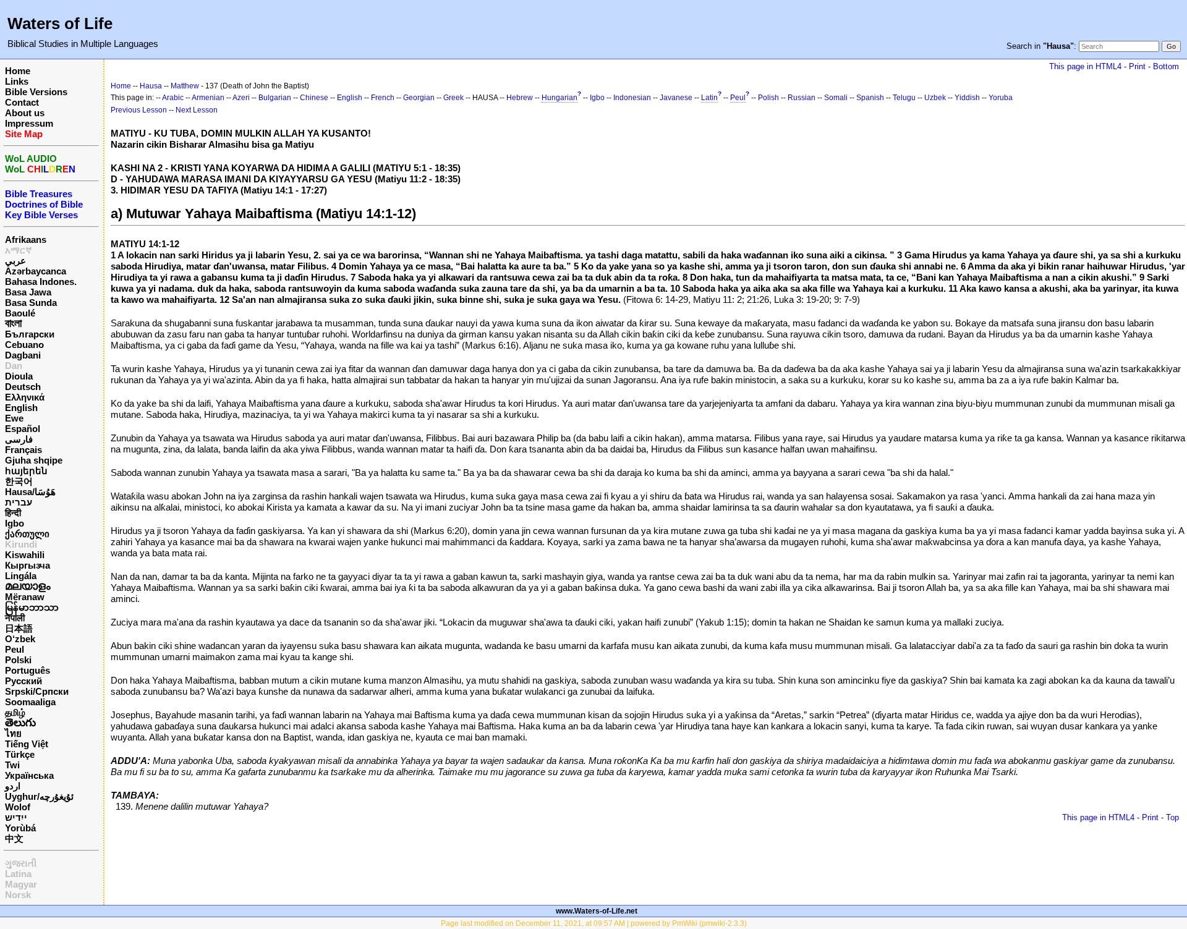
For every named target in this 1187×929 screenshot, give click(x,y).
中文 (14, 838)
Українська (29, 775)
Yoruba (1001, 97)
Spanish (870, 97)
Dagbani (23, 355)
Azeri (241, 97)
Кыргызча (27, 565)
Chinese (314, 97)
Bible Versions (36, 92)
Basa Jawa (28, 292)
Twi (12, 765)
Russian (801, 97)
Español (22, 428)
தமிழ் (15, 712)
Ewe (14, 418)
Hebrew (519, 97)
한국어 (19, 481)
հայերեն (26, 470)
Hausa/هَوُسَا (30, 491)
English (21, 407)
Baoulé (20, 313)
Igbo (14, 523)
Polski (18, 660)
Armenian (208, 97)
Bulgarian (274, 97)
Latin (709, 97)
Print (1137, 66)
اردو (12, 786)
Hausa (151, 86)
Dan (13, 365)
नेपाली (15, 618)
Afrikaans (25, 239)
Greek (453, 97)
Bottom (1166, 66)
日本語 (19, 628)
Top (1172, 817)
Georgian (419, 97)
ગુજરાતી (20, 863)
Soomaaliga (30, 702)
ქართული (27, 533)
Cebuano (24, 344)
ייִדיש (16, 817)
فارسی (19, 439)
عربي (15, 260)
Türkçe (20, 754)
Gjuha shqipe (33, 460)
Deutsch (23, 386)
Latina (18, 873)
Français (23, 449)
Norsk (18, 894)
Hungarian (559, 97)
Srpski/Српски (37, 691)
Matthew (185, 86)
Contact (22, 102)
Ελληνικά (25, 397)
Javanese (676, 97)
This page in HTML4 (1085, 66)
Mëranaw (25, 597)
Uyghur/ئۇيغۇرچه (39, 796)
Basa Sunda (31, 302)
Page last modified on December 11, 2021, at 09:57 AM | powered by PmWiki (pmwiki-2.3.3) (594, 923)
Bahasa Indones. (41, 281)
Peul (14, 649)
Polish (768, 97)
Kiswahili (25, 554)
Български (29, 334)
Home (17, 71)
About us (25, 113)
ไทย (13, 733)
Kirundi (21, 544)
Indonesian (632, 97)
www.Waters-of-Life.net (596, 911)
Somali (836, 97)
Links (16, 81)
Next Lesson (197, 110)
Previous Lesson (139, 110)
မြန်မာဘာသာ (32, 607)
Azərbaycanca (35, 271)
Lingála (20, 576)
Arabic (173, 97)
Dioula (19, 376)
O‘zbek (20, 639)
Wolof (17, 807)
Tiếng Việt (26, 744)
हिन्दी (13, 512)
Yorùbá (20, 828)
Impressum (29, 123)
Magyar (21, 884)
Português (27, 670)
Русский (23, 681)
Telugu (904, 97)
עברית (18, 502)
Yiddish (967, 97)
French (382, 97)
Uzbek (935, 97)
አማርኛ (18, 250)
